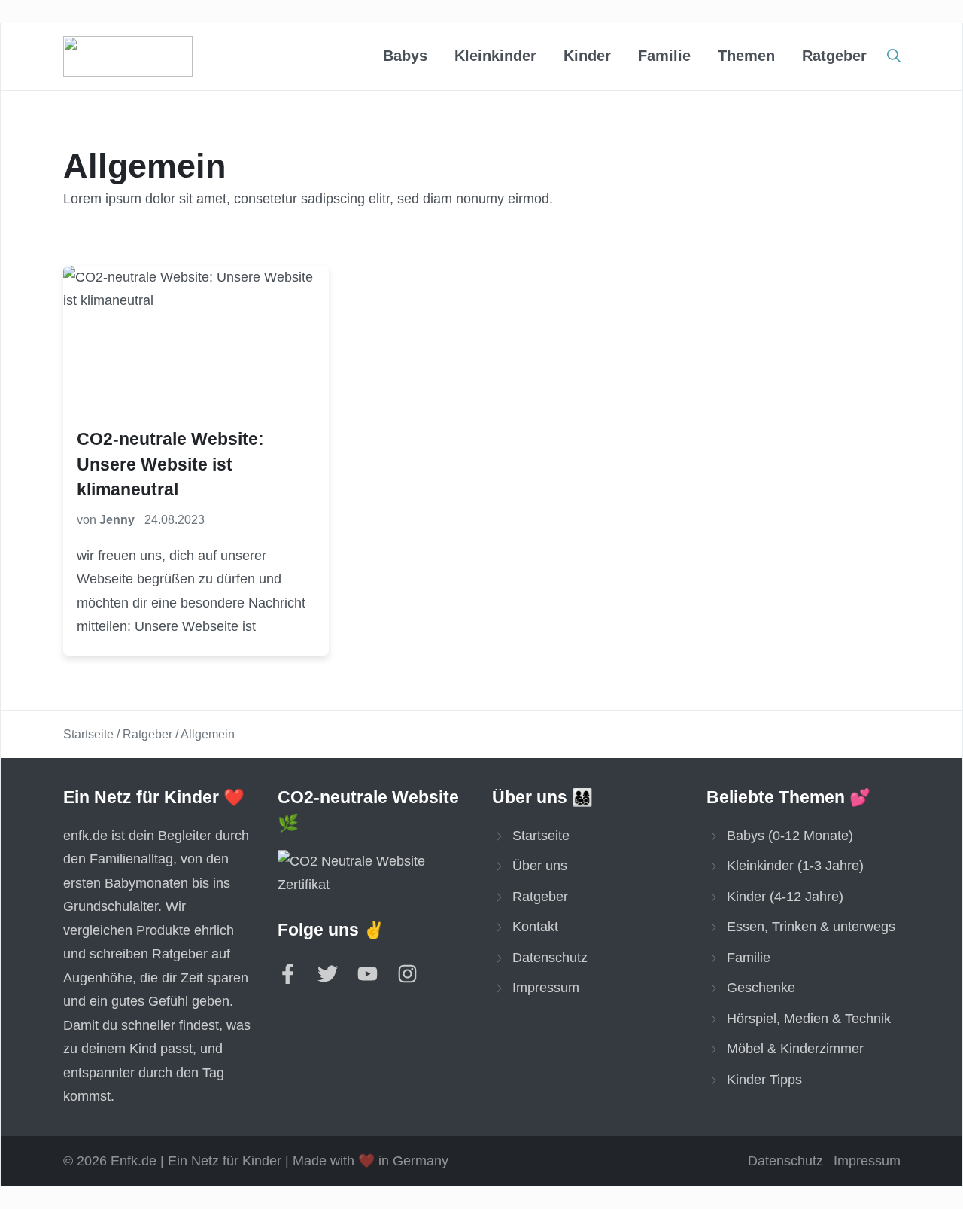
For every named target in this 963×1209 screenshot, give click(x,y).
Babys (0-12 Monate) (790, 835)
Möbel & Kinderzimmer (795, 1048)
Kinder (587, 55)
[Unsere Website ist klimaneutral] (375, 873)
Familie (664, 55)
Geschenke (761, 987)
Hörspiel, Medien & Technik (809, 1018)
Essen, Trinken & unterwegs (811, 926)
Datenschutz (550, 957)
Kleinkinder (495, 55)
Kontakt (535, 926)
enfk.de (85, 835)
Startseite (88, 734)
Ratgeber (834, 55)
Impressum (545, 987)
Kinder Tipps (764, 1079)
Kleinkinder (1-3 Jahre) (795, 865)
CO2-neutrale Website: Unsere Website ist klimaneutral (170, 465)
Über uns (539, 865)
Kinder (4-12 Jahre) (785, 896)
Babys (405, 55)
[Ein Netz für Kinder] (128, 56)
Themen (746, 55)
